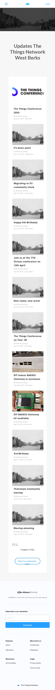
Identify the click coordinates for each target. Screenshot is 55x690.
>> (16, 544)
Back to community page (27, 562)
